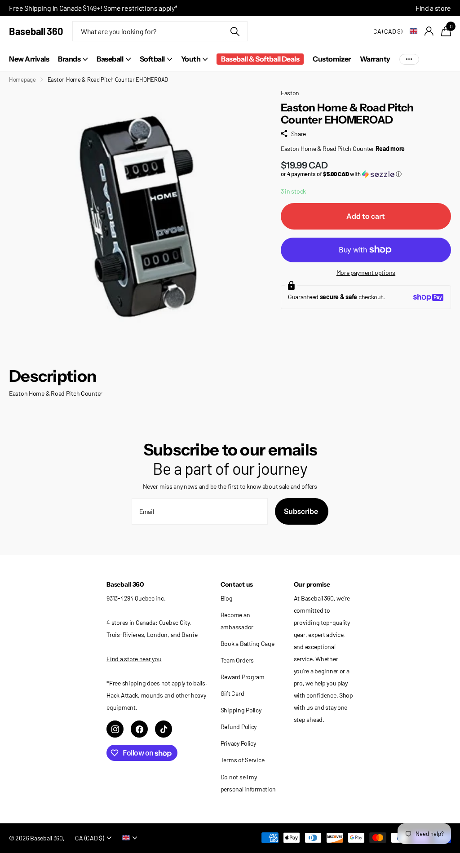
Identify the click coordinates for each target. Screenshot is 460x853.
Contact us (237, 584)
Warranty (375, 58)
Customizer (331, 58)
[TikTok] (163, 729)
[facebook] (139, 729)
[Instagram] (115, 729)
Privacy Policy (238, 743)
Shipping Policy (241, 710)
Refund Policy (239, 726)
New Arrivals (29, 58)
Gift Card (232, 693)
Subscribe (301, 511)
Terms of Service (243, 760)
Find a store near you (133, 659)
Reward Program (243, 677)
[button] (366, 174)
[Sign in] (429, 31)
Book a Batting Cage (247, 643)
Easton (290, 93)
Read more (390, 148)
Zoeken (235, 31)
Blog (227, 598)
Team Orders (237, 660)
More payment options (365, 272)
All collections (73, 59)
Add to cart (365, 216)
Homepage (22, 79)
